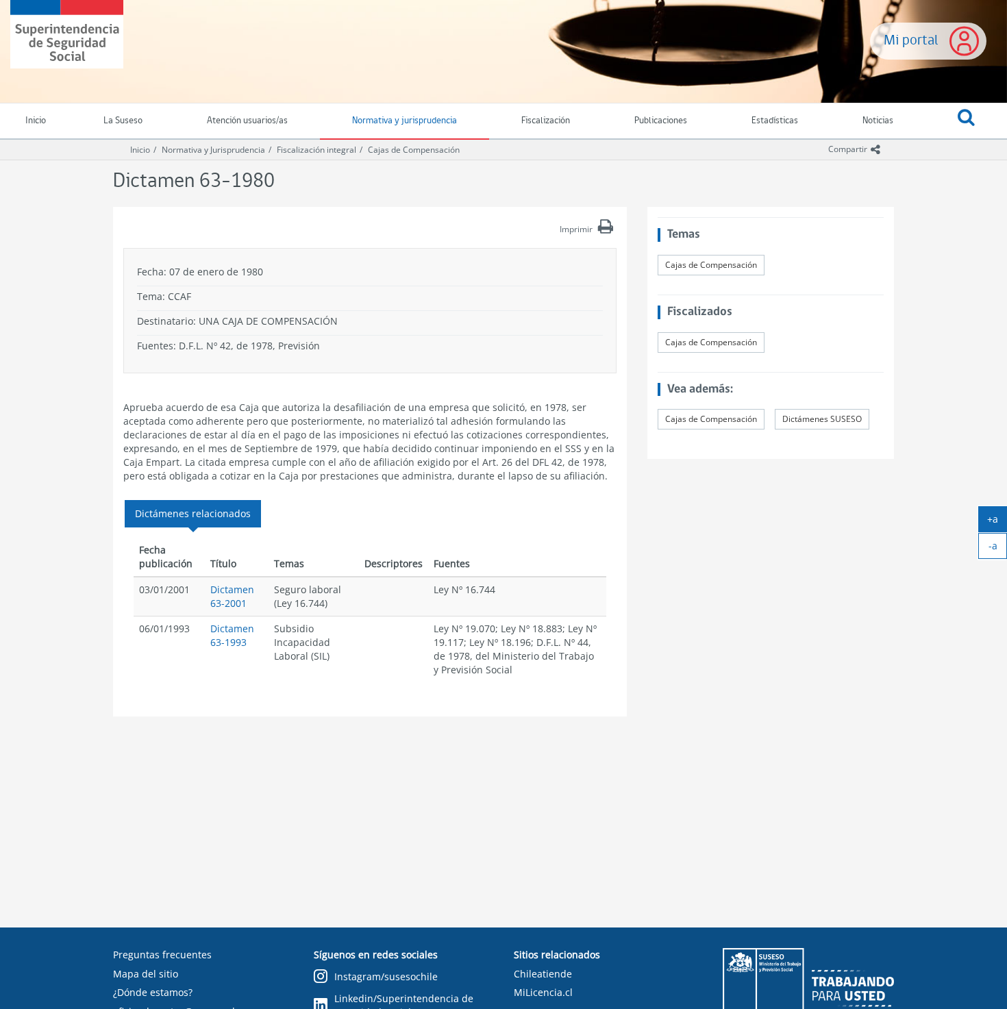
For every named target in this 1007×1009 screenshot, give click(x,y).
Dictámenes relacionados (193, 513)
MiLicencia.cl (543, 992)
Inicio (140, 149)
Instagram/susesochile (386, 976)
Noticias (877, 121)
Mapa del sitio (145, 973)
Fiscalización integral (316, 149)
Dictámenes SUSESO (822, 419)
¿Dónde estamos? (152, 992)
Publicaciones (660, 121)
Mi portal (911, 41)
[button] (966, 121)
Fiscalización (545, 121)
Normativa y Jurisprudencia (213, 149)
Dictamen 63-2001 (232, 596)
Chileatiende (543, 973)
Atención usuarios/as (247, 121)
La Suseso (122, 121)
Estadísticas (774, 121)
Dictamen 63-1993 (232, 635)
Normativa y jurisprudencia (404, 121)
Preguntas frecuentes (162, 954)
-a (998, 548)
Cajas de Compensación (414, 149)
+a (997, 522)
